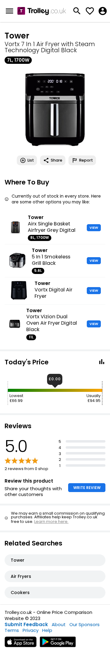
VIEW (94, 227)
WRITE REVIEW (87, 487)
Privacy (30, 630)
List (31, 160)
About (59, 624)
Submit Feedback (26, 624)
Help (47, 630)
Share (56, 160)
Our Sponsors (84, 624)
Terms (12, 630)
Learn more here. (51, 521)
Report (86, 160)
